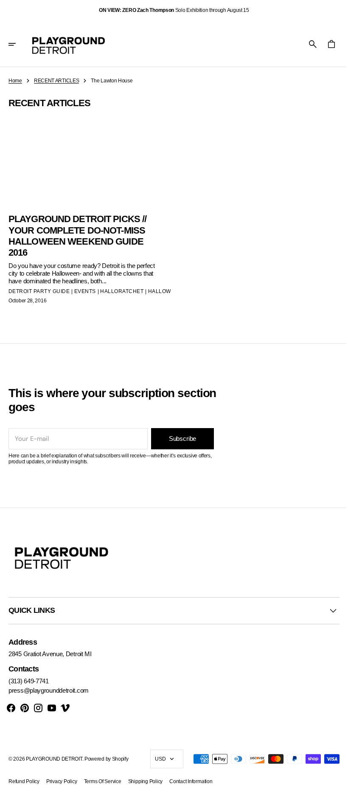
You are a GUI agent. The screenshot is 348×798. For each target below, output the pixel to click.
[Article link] (88, 209)
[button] (17, 44)
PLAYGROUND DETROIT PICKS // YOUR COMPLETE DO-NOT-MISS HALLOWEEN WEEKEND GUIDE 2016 (77, 234)
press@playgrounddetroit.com (48, 690)
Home (15, 81)
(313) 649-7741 (28, 681)
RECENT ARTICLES (56, 81)
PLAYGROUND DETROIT (54, 758)
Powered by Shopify (106, 758)
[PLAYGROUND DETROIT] (68, 44)
